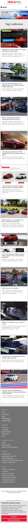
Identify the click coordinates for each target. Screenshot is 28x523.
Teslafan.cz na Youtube (8, 473)
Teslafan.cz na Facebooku (8, 469)
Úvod (3, 412)
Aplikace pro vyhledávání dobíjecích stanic (12, 460)
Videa (3, 416)
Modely (4, 443)
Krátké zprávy (5, 414)
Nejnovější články (6, 418)
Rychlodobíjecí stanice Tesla (9, 456)
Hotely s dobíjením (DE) (7, 458)
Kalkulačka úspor (6, 454)
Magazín (4, 409)
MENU (5, 7)
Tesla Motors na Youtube (8, 475)
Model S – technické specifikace (10, 447)
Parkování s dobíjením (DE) (8, 462)
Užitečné (4, 451)
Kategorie (5, 425)
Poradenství (5, 471)
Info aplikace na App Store (8, 480)
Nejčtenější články (6, 420)
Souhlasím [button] (14, 516)
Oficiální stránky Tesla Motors (9, 477)
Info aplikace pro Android (8, 482)
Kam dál (4, 467)
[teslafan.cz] (14, 15)
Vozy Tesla (4, 427)
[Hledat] (25, 7)
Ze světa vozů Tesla (7, 440)
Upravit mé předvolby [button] (14, 520)
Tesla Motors (5, 429)
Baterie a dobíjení (6, 431)
